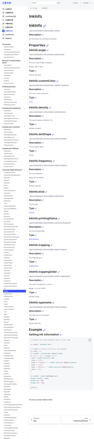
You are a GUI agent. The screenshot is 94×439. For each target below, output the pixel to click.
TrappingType (33, 266)
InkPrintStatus (34, 239)
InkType (31, 212)
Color (31, 101)
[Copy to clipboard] (90, 340)
